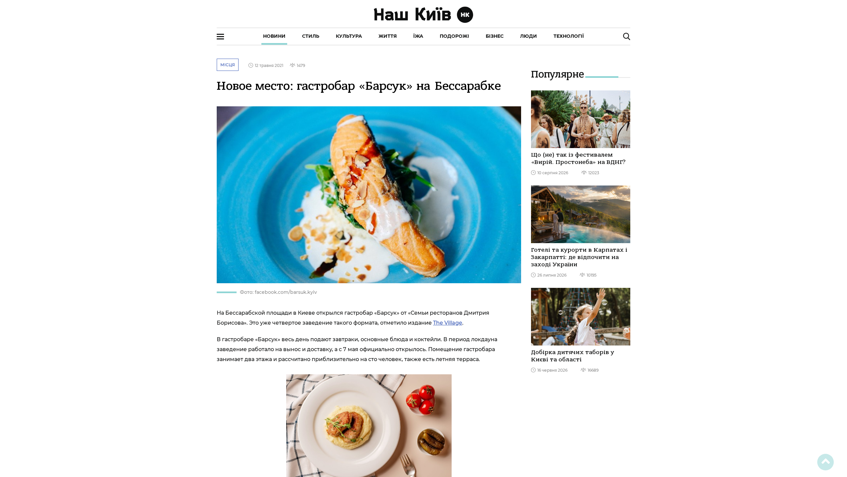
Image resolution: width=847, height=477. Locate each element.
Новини (274, 36)
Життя (388, 36)
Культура (349, 36)
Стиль (310, 36)
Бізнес (495, 36)
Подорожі (454, 36)
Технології (569, 36)
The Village (447, 323)
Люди (528, 36)
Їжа (418, 36)
